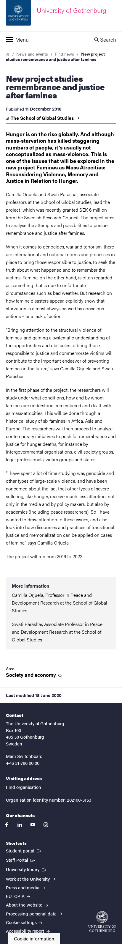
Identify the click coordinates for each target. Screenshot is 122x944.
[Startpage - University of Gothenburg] (102, 921)
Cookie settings (22, 922)
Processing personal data (32, 913)
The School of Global (43, 118)
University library (26, 869)
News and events (32, 54)
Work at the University (28, 879)
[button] (44, 39)
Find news (64, 54)
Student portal (24, 850)
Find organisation (23, 787)
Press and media (23, 887)
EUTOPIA (16, 896)
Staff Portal (21, 859)
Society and (31, 675)
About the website (25, 904)
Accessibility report (25, 931)
